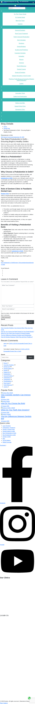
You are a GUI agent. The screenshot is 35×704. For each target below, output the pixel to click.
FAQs (18, 116)
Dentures (21, 43)
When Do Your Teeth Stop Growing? (15, 410)
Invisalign (21, 56)
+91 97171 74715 (15, 597)
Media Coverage (7, 442)
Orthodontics (7, 377)
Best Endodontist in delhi (9, 435)
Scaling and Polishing (21, 50)
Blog (4, 438)
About (19, 11)
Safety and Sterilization (20, 96)
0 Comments (10, 137)
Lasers (21, 83)
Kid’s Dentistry (21, 40)
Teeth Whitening (21, 66)
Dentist (5, 370)
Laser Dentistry (7, 425)
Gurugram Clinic (20, 109)
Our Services (19, 27)
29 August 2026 (5, 399)
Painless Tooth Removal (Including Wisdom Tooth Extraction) (21, 79)
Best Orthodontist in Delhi (9, 433)
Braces (21, 59)
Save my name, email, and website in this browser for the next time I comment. (17, 314)
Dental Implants (8, 368)
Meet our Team (20, 20)
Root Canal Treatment (21, 33)
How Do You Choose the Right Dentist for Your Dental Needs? (17, 331)
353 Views (4, 137)
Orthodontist (7, 379)
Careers (20, 24)
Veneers (21, 62)
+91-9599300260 (17, 583)
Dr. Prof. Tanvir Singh (20, 14)
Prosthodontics (8, 381)
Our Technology (18, 90)
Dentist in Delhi (7, 436)
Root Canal (7, 383)
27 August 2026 (5, 406)
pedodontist (24, 262)
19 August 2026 (5, 421)
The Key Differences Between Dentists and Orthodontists (16, 335)
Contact (19, 119)
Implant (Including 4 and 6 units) (21, 75)
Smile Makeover (8, 385)
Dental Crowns (21, 69)
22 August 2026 (5, 412)
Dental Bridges (21, 46)
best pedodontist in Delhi (7, 262)
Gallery (19, 99)
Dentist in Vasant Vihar (9, 429)
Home (5, 126)
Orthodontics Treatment (9, 427)
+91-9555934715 (16, 589)
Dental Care (7, 128)
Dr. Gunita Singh (20, 17)
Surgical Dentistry (20, 72)
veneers (6, 386)
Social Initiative (6, 440)
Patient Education (19, 86)
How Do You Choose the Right (13, 403)
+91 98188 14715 (6, 606)
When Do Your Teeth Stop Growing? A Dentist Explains (15, 333)
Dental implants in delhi (9, 431)
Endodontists (7, 374)
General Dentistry (20, 30)
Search (3, 319)
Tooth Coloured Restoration (21, 37)
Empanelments (18, 112)
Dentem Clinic (17, 262)
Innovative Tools (20, 93)
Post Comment (6, 317)
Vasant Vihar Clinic (20, 106)
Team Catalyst (4, 703)
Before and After (20, 103)
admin (5, 343)
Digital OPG (7, 372)
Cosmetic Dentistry (20, 53)
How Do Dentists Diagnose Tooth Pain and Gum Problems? (17, 337)
